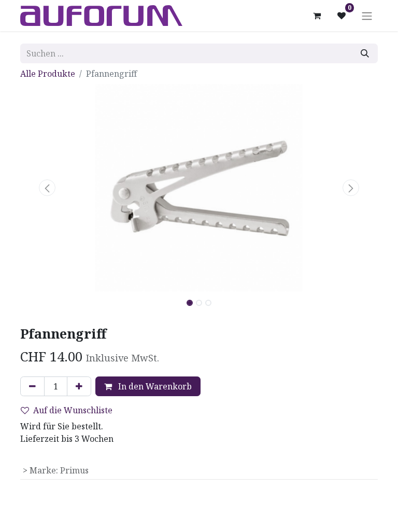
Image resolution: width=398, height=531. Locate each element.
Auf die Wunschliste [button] (72, 410)
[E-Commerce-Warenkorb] (316, 15)
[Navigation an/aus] (367, 15)
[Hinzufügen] (79, 386)
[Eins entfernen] (32, 386)
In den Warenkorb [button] (154, 386)
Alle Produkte (47, 73)
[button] (47, 187)
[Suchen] (365, 53)
